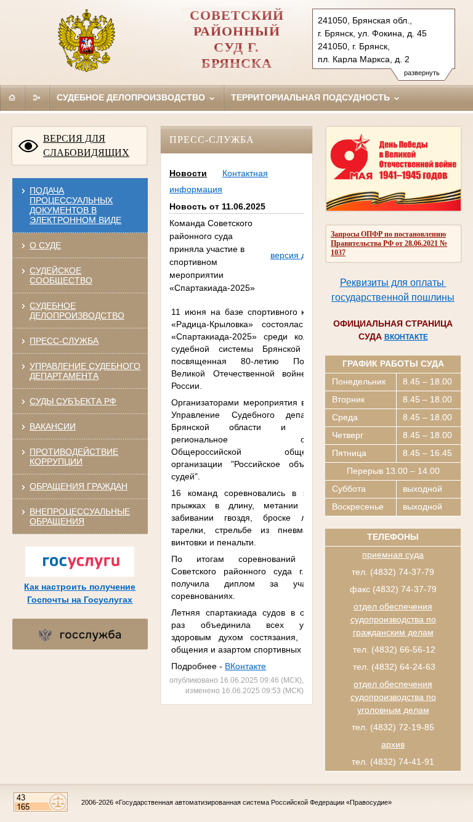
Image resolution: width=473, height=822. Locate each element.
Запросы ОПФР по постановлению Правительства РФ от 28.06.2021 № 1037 (389, 243)
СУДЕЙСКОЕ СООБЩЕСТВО (61, 275)
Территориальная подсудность (311, 97)
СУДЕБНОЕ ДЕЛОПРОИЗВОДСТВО (77, 310)
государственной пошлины (393, 297)
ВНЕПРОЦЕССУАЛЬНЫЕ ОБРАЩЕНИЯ (80, 516)
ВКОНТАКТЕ (406, 337)
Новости (188, 173)
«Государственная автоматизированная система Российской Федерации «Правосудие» (253, 802)
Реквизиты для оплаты (393, 282)
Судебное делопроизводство (132, 97)
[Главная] (12, 97)
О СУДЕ (45, 245)
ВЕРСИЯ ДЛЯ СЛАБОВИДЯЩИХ (86, 145)
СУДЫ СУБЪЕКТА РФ (73, 401)
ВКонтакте (245, 666)
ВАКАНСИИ (53, 426)
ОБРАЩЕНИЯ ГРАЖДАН (78, 486)
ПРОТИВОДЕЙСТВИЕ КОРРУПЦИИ (74, 456)
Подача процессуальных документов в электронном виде (75, 205)
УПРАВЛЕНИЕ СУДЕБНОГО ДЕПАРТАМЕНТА (85, 371)
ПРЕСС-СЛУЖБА (64, 341)
